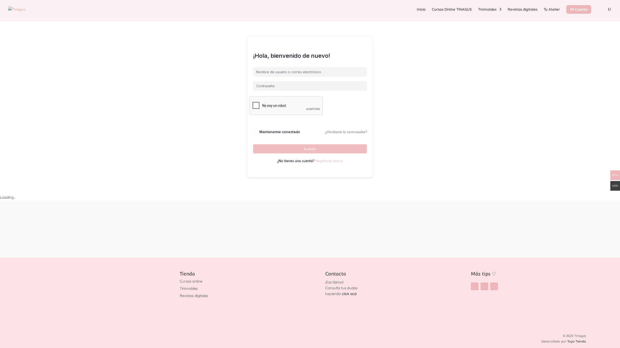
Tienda (187, 274)
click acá (349, 293)
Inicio (421, 10)
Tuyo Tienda (576, 341)
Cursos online (191, 281)
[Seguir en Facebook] (484, 286)
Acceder (310, 149)
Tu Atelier (552, 10)
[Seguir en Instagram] (475, 286)
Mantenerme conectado (279, 132)
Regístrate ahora (329, 161)
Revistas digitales (522, 10)
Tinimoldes (487, 10)
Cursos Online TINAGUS (452, 10)
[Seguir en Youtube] (494, 286)
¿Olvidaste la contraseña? (346, 132)
